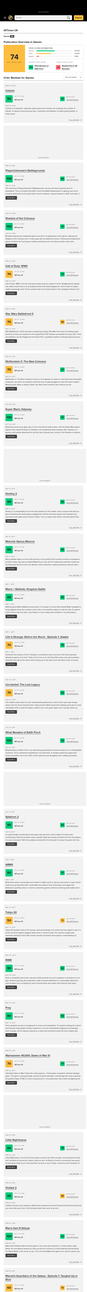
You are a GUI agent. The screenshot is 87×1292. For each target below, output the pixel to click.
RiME (8, 960)
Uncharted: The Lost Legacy (22, 684)
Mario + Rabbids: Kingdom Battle (25, 589)
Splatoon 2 (12, 816)
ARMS (9, 864)
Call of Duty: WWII (16, 266)
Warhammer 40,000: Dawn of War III (27, 1055)
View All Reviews (72, 100)
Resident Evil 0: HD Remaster (69, 67)
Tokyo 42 (11, 912)
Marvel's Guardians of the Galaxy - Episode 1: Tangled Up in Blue (41, 1277)
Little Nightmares (15, 1140)
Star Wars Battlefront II (19, 313)
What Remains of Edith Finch (41, 67)
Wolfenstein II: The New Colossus (25, 361)
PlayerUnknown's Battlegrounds (25, 170)
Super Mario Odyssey (18, 409)
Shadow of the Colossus (20, 218)
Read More (11, 198)
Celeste (9, 90)
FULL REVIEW (74, 120)
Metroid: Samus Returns (20, 541)
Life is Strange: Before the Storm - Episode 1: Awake (37, 637)
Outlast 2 (11, 1187)
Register (78, 18)
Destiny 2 (11, 493)
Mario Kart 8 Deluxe (17, 1228)
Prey (8, 1007)
